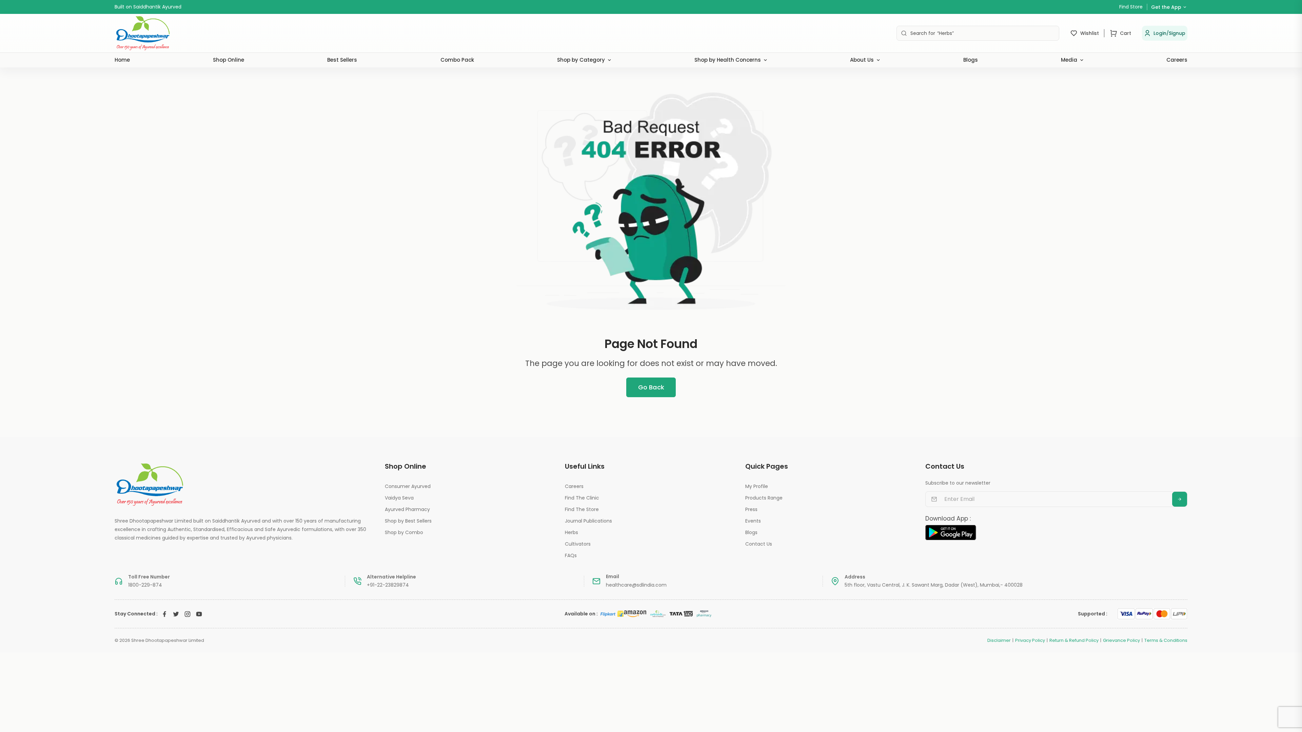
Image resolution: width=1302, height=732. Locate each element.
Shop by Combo (404, 532)
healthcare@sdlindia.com (636, 585)
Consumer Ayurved (408, 486)
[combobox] (977, 33)
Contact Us (758, 544)
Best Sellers (342, 59)
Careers (1176, 59)
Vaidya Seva (399, 497)
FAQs (571, 555)
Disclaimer (999, 640)
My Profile (756, 486)
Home (122, 59)
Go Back (651, 387)
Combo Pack (457, 59)
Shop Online (228, 59)
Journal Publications (588, 520)
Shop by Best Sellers (408, 520)
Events (753, 520)
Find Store (1131, 6)
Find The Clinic (582, 497)
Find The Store (582, 509)
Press (751, 509)
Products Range (764, 497)
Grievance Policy (1121, 640)
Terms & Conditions (1165, 640)
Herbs (571, 532)
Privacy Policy (1030, 640)
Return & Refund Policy (1074, 640)
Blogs (970, 59)
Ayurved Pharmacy (407, 509)
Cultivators (578, 544)
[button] (1164, 33)
